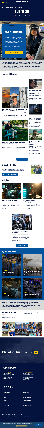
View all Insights (22, 245)
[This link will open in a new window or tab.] (4, 386)
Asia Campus (25, 376)
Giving (4, 400)
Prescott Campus (6, 376)
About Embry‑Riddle (9, 7)
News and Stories (18, 7)
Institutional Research (27, 402)
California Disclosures (27, 408)
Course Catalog (6, 405)
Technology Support (5, 417)
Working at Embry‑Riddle (27, 405)
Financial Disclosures (27, 400)
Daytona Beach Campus (7, 372)
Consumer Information (27, 397)
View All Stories (22, 159)
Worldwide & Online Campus (28, 372)
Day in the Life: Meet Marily (9, 174)
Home (3, 7)
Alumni (4, 397)
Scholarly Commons (7, 402)
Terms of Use (29, 416)
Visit (31, 352)
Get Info (26, 352)
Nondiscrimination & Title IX (11, 416)
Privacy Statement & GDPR (21, 416)
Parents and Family (6, 392)
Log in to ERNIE (7, 388)
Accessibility (4, 416)
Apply (36, 352)
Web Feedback (35, 416)
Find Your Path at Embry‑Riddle (14, 53)
